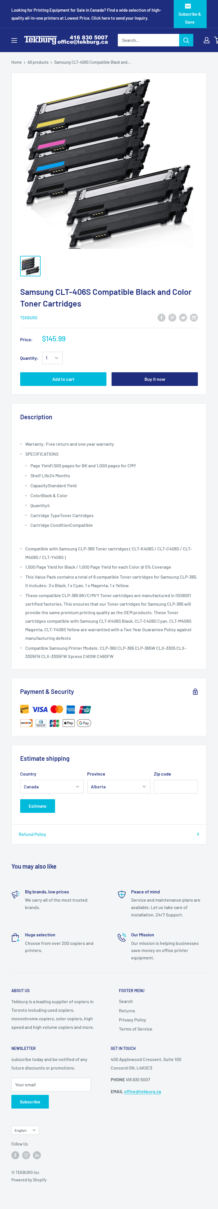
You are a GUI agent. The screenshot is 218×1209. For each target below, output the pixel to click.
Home (16, 62)
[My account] (206, 40)
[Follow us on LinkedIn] (37, 1155)
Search (126, 1001)
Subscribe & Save (190, 17)
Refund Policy (32, 834)
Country (28, 773)
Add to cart (63, 379)
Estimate (38, 806)
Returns (127, 1010)
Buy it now (154, 379)
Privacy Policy (132, 1019)
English (20, 1130)
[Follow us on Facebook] (15, 1155)
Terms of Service (135, 1028)
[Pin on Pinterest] (172, 317)
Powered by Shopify (29, 1179)
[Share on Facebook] (161, 317)
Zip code (162, 773)
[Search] (186, 40)
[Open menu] (14, 40)
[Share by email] (194, 317)
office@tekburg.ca (142, 1091)
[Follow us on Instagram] (26, 1155)
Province (96, 773)
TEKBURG (28, 317)
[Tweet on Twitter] (183, 317)
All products (38, 62)
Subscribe (30, 1101)
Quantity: (29, 358)
